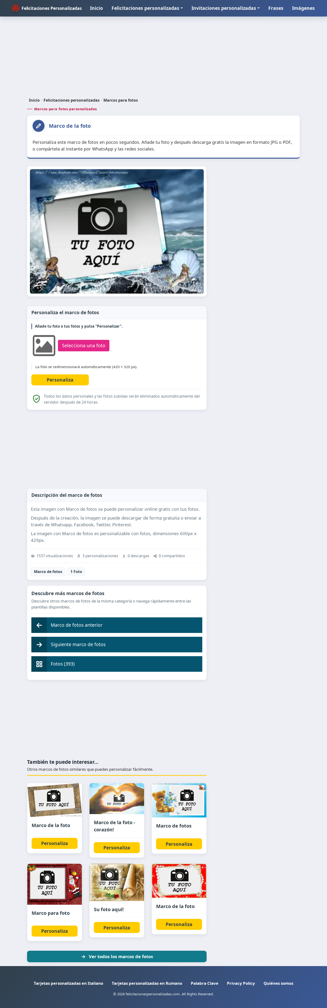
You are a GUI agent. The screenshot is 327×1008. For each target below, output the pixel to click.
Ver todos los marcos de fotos (121, 956)
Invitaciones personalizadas (224, 8)
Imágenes (303, 8)
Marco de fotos (48, 571)
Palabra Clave (204, 983)
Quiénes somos (278, 983)
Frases (275, 8)
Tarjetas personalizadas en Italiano (68, 983)
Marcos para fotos (120, 100)
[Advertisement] (163, 59)
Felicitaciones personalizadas (145, 8)
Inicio (96, 8)
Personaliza (54, 843)
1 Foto (76, 571)
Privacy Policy (241, 983)
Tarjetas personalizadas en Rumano (147, 983)
